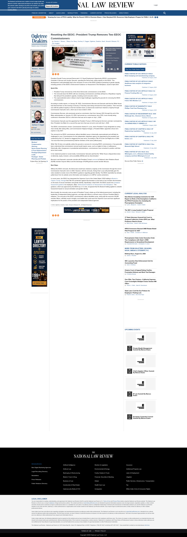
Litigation (129, 477)
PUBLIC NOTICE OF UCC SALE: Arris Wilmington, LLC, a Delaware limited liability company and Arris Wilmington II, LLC (139, 154)
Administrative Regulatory (112, 58)
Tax (127, 485)
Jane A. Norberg (131, 265)
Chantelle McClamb (132, 244)
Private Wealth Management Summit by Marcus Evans (142, 349)
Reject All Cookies (52, 6)
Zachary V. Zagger (38, 125)
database (51, 503)
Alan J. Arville (130, 232)
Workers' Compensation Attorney (36, 144)
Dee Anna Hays (140, 294)
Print (108, 69)
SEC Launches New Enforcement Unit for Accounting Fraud (139, 262)
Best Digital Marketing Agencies (41, 467)
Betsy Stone (130, 223)
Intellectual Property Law (133, 469)
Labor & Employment (132, 473)
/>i (118, 69)
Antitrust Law (67, 469)
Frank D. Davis (131, 294)
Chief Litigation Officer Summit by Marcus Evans (143, 371)
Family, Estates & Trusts (102, 473)
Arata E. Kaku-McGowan (140, 223)
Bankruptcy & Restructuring (71, 473)
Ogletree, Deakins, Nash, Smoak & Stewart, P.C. (105, 41)
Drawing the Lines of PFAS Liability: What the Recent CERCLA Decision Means (74, 17)
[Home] (93, 5)
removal (95, 159)
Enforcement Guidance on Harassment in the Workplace (95, 184)
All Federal (108, 63)
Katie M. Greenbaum (141, 285)
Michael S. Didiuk (140, 212)
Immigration (98, 489)
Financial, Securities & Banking (104, 477)
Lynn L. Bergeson (131, 204)
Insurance (129, 465)
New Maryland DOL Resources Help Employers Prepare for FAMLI (124, 17)
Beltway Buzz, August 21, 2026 (135, 254)
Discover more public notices (133, 161)
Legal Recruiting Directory (40, 471)
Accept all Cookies (51, 2)
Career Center (96, 13)
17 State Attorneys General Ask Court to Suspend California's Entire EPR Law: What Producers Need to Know (139, 219)
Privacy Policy (116, 501)
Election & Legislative (101, 465)
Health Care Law (100, 485)
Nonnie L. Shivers (38, 69)
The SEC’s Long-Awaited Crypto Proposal (139, 210)
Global (97, 481)
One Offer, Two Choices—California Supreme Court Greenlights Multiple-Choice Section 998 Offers (140, 281)
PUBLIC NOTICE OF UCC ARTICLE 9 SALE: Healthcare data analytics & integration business (139, 83)
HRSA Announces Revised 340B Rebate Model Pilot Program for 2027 (140, 230)
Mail (112, 69)
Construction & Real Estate (71, 485)
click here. (147, 525)
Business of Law (68, 481)
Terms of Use (106, 501)
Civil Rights (109, 55)
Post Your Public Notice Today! (135, 69)
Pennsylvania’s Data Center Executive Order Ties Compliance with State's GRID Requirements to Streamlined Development (140, 240)
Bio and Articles (36, 76)
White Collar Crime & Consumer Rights (138, 489)
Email (35, 71)
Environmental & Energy (102, 469)
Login (156, 5)
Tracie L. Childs (131, 285)
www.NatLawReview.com (90, 503)
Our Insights (56, 43)
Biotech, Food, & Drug (70, 477)
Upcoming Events (132, 329)
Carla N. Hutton (141, 204)
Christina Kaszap (131, 274)
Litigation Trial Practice (112, 60)
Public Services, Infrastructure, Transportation (140, 481)
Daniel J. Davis (131, 212)
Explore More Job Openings (38, 161)
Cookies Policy (12, 9)
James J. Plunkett (131, 255)
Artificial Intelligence (69, 465)
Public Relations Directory (39, 483)
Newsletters (73, 13)
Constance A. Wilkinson (141, 232)
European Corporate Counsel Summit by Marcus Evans (143, 417)
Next (157, 17)
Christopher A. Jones (144, 244)
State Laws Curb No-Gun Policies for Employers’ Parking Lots (137, 292)
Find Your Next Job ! (37, 138)
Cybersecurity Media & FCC (71, 489)
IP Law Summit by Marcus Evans (142, 394)
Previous (155, 17)
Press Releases (36, 479)
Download (115, 69)
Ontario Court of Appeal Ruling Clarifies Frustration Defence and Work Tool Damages (140, 271)
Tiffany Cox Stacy (38, 98)
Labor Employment (111, 53)
